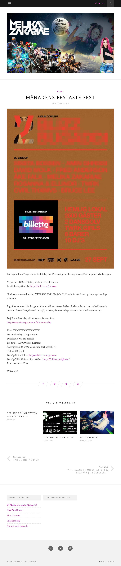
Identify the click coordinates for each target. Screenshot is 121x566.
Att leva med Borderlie (17, 526)
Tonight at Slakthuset (59, 437)
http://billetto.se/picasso (43, 286)
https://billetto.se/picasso (42, 355)
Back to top (105, 561)
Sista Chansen (13, 515)
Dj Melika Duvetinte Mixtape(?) (22, 505)
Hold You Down (14, 510)
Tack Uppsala (89, 437)
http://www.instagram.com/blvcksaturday (29, 322)
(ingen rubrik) (13, 520)
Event (60, 91)
